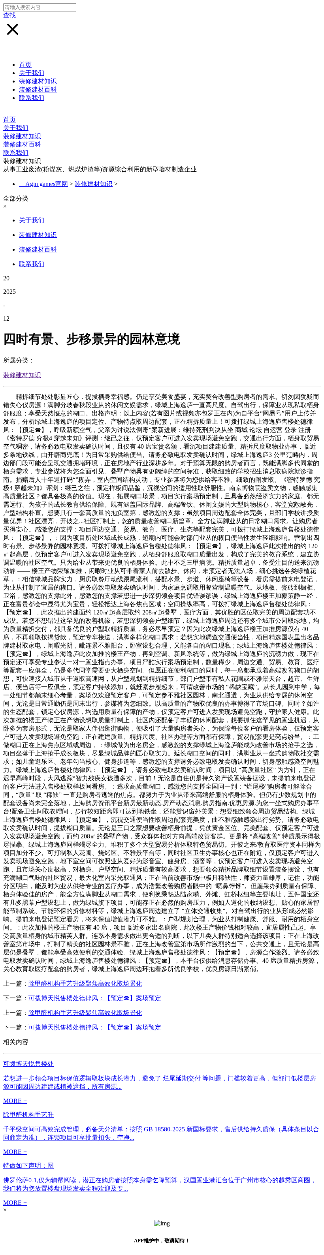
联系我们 (31, 97)
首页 (25, 64)
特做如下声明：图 (28, 1165)
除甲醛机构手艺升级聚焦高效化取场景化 (85, 983)
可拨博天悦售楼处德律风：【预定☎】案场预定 (94, 998)
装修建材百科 (38, 89)
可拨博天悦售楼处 (28, 1063)
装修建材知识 (38, 81)
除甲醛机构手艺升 (28, 1114)
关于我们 (31, 73)
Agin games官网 (46, 183)
